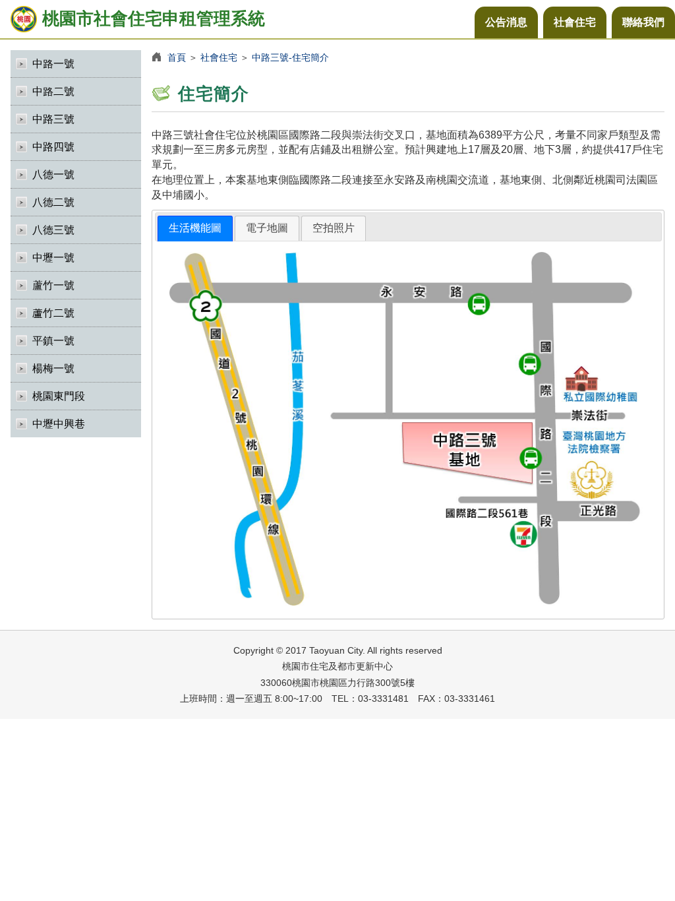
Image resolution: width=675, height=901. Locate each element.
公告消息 (506, 22)
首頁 (176, 57)
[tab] (195, 228)
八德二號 (53, 202)
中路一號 (53, 63)
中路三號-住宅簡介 (290, 57)
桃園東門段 (58, 396)
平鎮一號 (53, 340)
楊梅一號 (53, 368)
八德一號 (53, 174)
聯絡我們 (643, 22)
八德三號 (53, 229)
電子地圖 (267, 227)
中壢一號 (53, 257)
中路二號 (53, 91)
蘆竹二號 (53, 313)
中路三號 (53, 119)
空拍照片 (333, 227)
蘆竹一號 (53, 285)
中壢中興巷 (58, 423)
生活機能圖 (195, 227)
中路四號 (53, 146)
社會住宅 (575, 22)
